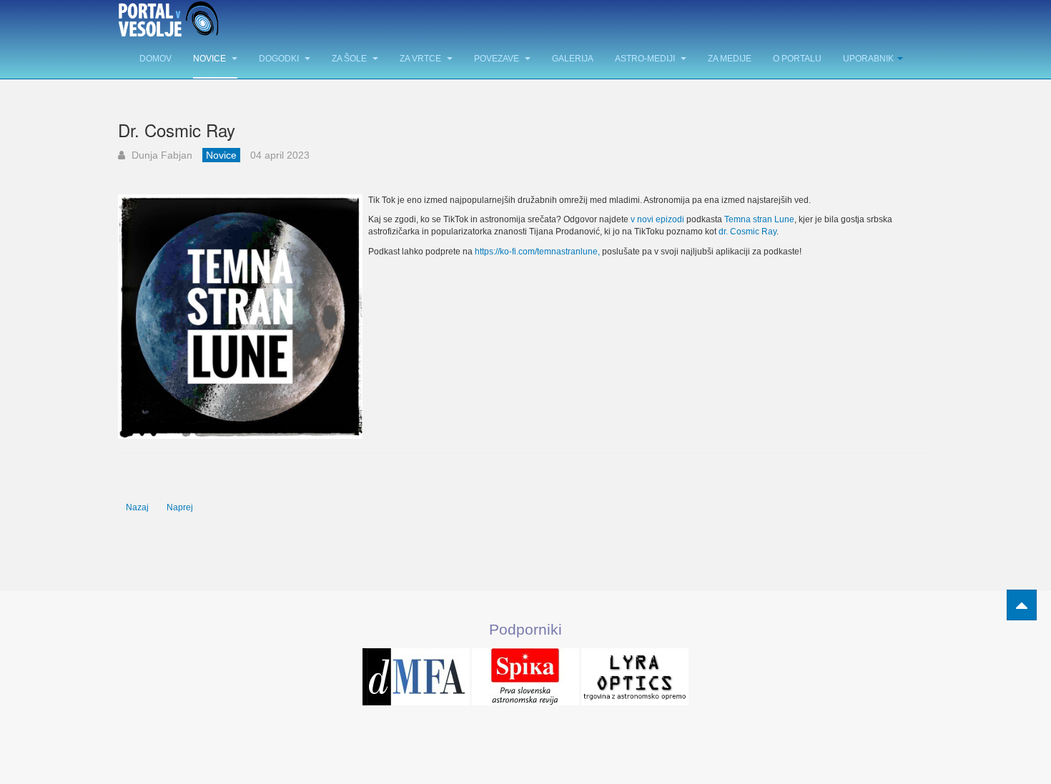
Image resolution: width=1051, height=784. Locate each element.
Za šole (350, 59)
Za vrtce (421, 59)
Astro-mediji (646, 59)
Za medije (729, 59)
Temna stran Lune (759, 219)
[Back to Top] (1022, 605)
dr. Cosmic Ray (747, 232)
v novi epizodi (657, 219)
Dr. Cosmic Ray (176, 129)
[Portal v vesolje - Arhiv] (168, 19)
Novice (210, 59)
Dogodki (280, 59)
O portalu (797, 59)
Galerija (572, 59)
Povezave (497, 59)
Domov (155, 59)
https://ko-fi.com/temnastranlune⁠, (537, 252)
